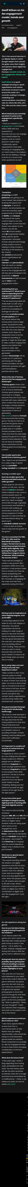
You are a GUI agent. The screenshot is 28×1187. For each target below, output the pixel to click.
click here (11, 1084)
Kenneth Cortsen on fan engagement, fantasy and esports (14, 74)
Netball (11, 490)
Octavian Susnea (8, 25)
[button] (24, 3)
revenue (8, 416)
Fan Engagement (12, 28)
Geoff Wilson (7, 82)
